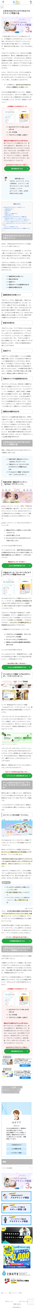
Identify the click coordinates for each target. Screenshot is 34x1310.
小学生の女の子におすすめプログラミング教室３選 (14, 216)
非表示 (18, 204)
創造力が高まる (7, 210)
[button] (30, 1168)
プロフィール (9, 1301)
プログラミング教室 (8, 1087)
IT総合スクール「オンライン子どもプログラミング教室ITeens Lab (17, 220)
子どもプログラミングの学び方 (11, 1092)
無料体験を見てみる (17, 169)
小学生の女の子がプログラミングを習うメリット (13, 207)
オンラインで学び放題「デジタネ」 (11, 226)
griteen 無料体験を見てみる (17, 566)
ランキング (19, 1087)
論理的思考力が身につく (9, 209)
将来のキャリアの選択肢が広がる (11, 213)
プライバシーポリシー (25, 1301)
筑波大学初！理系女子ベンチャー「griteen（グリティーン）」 (16, 218)
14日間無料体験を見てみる (17, 941)
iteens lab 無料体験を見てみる (17, 667)
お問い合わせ (17, 1304)
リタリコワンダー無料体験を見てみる (17, 776)
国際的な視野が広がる (9, 215)
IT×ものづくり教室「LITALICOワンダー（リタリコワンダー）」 (16, 221)
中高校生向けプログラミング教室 (12, 1089)
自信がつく (6, 212)
